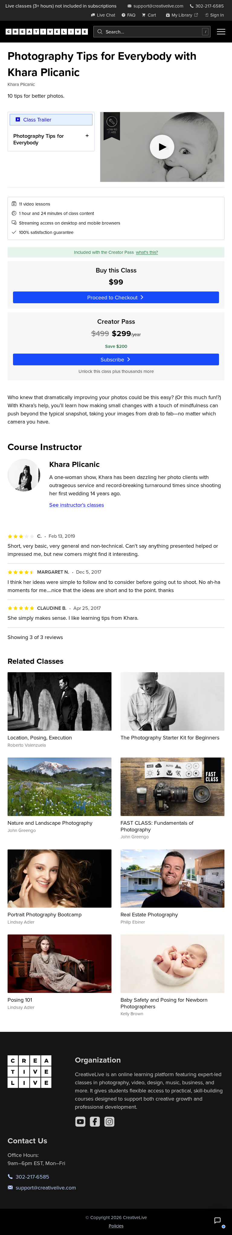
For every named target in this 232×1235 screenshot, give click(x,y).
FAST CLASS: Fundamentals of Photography (157, 826)
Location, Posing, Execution (40, 737)
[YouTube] (80, 1121)
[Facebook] (94, 1121)
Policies (116, 1226)
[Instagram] (109, 1121)
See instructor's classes (76, 505)
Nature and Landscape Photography (50, 823)
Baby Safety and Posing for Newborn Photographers (164, 1003)
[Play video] (162, 147)
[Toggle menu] (221, 31)
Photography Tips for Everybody (38, 139)
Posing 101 (20, 999)
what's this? (147, 252)
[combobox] (152, 31)
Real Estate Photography (149, 914)
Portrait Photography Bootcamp (45, 914)
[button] (217, 1220)
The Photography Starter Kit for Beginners (170, 737)
